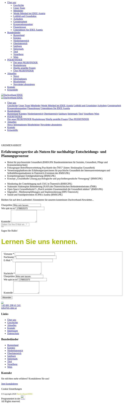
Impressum (12, 330)
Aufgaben (18, 19)
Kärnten (17, 38)
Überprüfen (6, 205)
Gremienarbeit (20, 21)
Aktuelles (11, 73)
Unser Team (19, 8)
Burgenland (18, 35)
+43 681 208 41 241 (11, 305)
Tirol (15, 51)
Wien (15, 57)
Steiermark (18, 49)
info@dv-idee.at (9, 308)
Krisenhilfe (12, 89)
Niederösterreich (21, 40)
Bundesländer (13, 32)
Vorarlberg (18, 54)
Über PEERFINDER (23, 70)
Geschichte (18, 5)
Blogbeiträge (19, 81)
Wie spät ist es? (8, 208)
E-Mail (8, 260)
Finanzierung (19, 27)
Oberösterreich (20, 43)
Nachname (10, 257)
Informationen (20, 79)
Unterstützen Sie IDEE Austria (28, 29)
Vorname (9, 254)
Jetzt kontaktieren (9, 383)
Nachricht (9, 273)
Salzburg (17, 46)
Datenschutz (13, 333)
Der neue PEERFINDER (25, 62)
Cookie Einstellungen (11, 389)
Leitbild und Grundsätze (24, 16)
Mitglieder (18, 10)
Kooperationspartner (23, 24)
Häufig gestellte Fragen (24, 68)
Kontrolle (5, 221)
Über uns (11, 2)
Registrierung (19, 65)
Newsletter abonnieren (24, 84)
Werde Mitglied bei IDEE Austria (29, 13)
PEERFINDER (14, 59)
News (16, 76)
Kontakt (11, 87)
